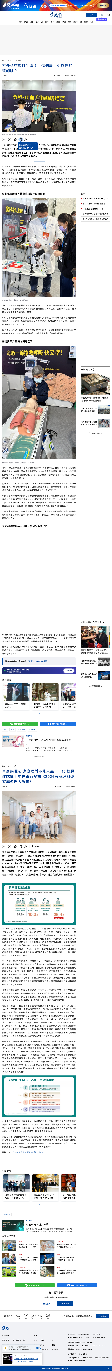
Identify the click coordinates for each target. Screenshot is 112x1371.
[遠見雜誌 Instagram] (33, 1316)
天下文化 (96, 1334)
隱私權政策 (83, 1354)
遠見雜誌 (71, 1334)
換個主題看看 (96, 433)
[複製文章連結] (15, 139)
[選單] (3, 14)
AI (42, 22)
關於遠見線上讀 (19, 1340)
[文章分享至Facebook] (10, 139)
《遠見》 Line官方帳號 (37, 661)
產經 (52, 22)
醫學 (12, 729)
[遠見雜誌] (56, 15)
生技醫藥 (17, 60)
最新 (20, 22)
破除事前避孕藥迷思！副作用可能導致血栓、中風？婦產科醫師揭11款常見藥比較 (66, 1245)
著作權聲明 (72, 1354)
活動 (91, 22)
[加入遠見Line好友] (18, 1316)
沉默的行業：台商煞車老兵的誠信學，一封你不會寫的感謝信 (28, 1245)
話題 (26, 22)
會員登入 (46, 1303)
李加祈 (4, 75)
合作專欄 (55, 1349)
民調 (64, 22)
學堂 (86, 22)
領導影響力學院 (99, 1337)
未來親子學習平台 (75, 1337)
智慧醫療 (32, 729)
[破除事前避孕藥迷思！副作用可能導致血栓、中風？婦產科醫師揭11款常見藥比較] (47, 1245)
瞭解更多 (103, 5)
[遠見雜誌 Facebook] (26, 1316)
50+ (87, 1337)
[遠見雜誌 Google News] (48, 1316)
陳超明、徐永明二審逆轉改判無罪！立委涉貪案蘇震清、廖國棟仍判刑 (28, 1258)
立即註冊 (102, 1316)
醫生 (5, 729)
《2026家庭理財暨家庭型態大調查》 (29, 1152)
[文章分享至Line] (4, 139)
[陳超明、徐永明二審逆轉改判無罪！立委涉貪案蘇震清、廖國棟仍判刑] (9, 1258)
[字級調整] (26, 139)
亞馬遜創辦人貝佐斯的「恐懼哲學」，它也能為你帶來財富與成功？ (66, 1258)
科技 (47, 22)
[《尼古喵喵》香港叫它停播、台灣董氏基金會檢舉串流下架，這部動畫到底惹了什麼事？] (47, 1271)
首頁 (3, 60)
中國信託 (7, 1214)
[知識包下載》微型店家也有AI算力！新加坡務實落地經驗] (8, 1359)
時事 (16, 766)
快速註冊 (65, 1303)
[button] (73, 693)
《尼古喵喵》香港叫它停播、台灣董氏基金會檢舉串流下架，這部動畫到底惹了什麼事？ (66, 1271)
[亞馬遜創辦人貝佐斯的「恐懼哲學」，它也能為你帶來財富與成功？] (47, 1258)
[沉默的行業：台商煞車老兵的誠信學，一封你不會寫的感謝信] (9, 1245)
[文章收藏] (20, 139)
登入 (21, 147)
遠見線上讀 (77, 22)
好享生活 (60, 1242)
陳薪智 (4, 786)
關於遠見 (5, 1340)
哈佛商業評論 (83, 1334)
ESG (69, 22)
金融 (37, 22)
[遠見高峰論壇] (11, 5)
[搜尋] (108, 15)
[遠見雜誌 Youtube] (40, 1316)
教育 (58, 22)
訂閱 (91, 14)
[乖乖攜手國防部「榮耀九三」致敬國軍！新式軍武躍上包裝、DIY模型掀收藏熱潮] (9, 1271)
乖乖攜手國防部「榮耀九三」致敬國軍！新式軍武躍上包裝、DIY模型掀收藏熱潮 (28, 1271)
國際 (31, 22)
